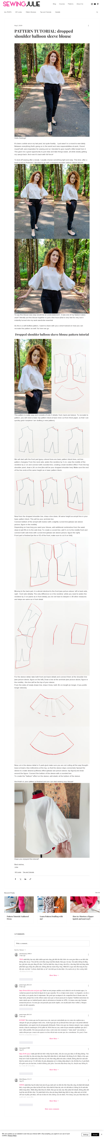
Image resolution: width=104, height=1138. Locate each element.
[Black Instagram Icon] (92, 4)
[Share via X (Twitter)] (20, 880)
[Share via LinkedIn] (25, 880)
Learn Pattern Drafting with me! (51, 919)
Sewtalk (57, 12)
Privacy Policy (12, 1135)
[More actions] (88, 25)
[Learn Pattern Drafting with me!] (52, 906)
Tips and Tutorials (45, 12)
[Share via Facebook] (15, 880)
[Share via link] (30, 880)
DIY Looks (18, 12)
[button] (97, 12)
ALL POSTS (7, 12)
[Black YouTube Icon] (95, 4)
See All (97, 894)
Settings (85, 1135)
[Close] (101, 1134)
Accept (95, 1135)
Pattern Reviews (31, 12)
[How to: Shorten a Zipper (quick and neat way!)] (85, 906)
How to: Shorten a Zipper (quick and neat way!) (83, 919)
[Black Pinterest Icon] (98, 4)
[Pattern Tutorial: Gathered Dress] (19, 906)
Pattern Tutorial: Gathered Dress (18, 919)
